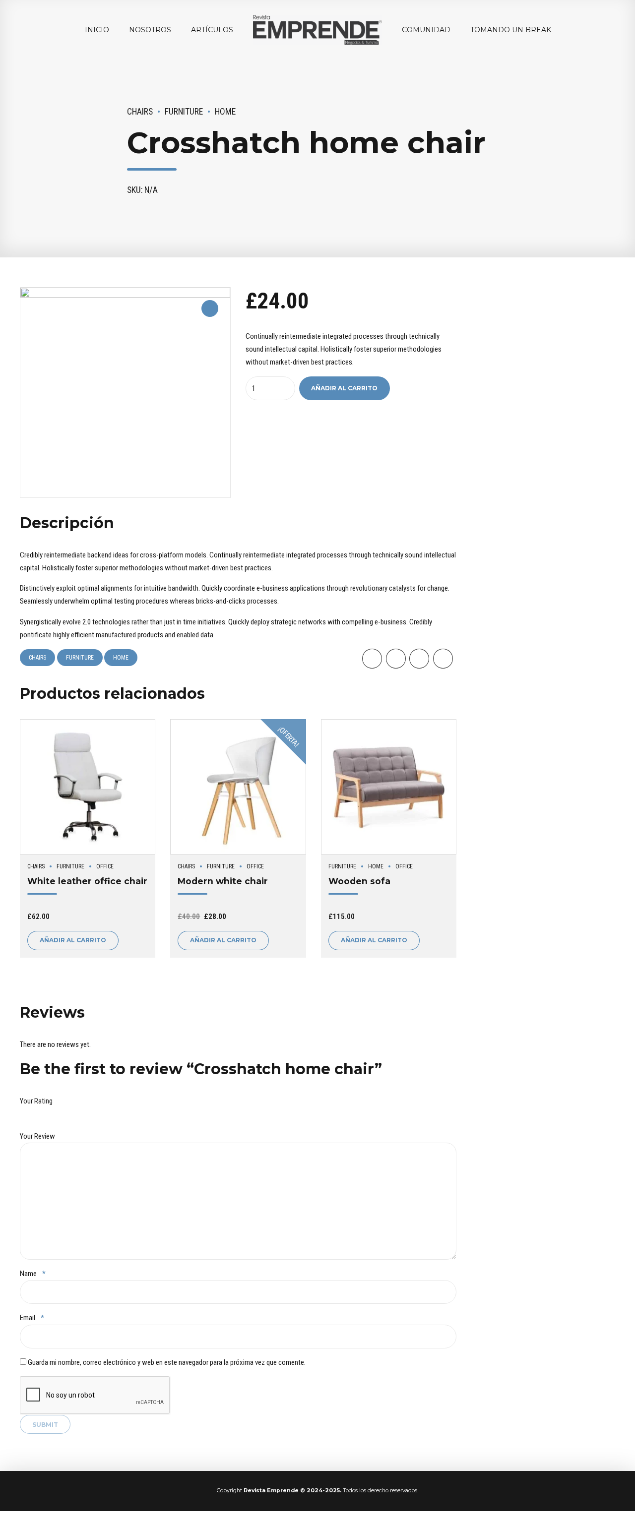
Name (33, 1273)
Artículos (212, 29)
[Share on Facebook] (372, 659)
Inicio (97, 29)
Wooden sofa (359, 881)
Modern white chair (223, 881)
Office (105, 866)
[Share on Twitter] (396, 659)
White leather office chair (87, 881)
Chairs (140, 112)
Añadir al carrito (344, 388)
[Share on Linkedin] (419, 659)
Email (32, 1317)
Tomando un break (510, 29)
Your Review (37, 1136)
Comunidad (426, 29)
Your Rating (36, 1101)
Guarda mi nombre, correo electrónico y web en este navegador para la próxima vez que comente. (167, 1362)
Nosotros (150, 29)
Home (225, 112)
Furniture (184, 112)
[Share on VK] (443, 659)
